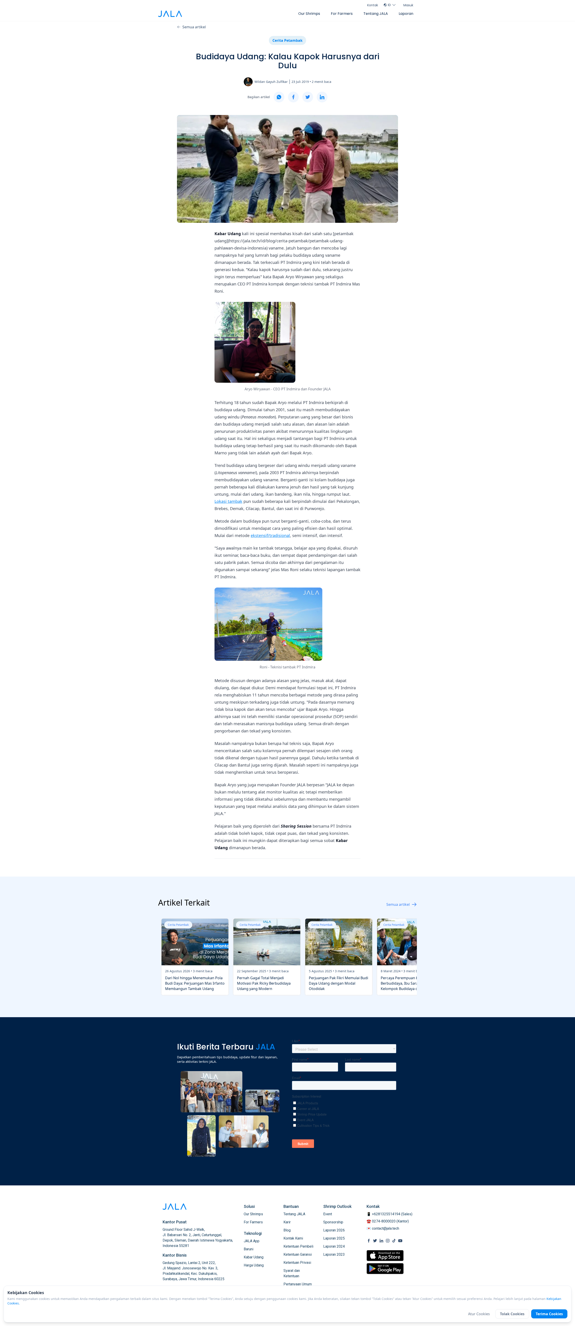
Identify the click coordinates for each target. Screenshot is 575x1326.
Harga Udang (254, 1265)
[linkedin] (322, 97)
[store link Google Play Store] (385, 1268)
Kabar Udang (253, 1257)
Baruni (248, 1249)
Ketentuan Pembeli (298, 1246)
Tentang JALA (375, 13)
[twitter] (307, 97)
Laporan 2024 (334, 1246)
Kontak (372, 5)
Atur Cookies (479, 1313)
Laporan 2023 (334, 1254)
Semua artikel (194, 26)
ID (389, 5)
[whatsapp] (279, 97)
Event (327, 1214)
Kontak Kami (293, 1238)
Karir (287, 1222)
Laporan (406, 13)
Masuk (408, 5)
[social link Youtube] (400, 1240)
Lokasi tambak (228, 501)
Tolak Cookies (512, 1313)
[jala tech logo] (170, 14)
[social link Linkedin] (381, 1240)
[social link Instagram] (387, 1240)
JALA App (251, 1241)
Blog (287, 1230)
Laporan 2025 (334, 1238)
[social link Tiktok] (394, 1240)
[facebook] (293, 97)
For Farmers (342, 13)
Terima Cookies (549, 1313)
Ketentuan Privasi (297, 1262)
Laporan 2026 (334, 1230)
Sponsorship (333, 1222)
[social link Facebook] (369, 1240)
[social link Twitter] (375, 1240)
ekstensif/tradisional (270, 535)
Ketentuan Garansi (297, 1254)
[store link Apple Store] (385, 1255)
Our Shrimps (309, 13)
